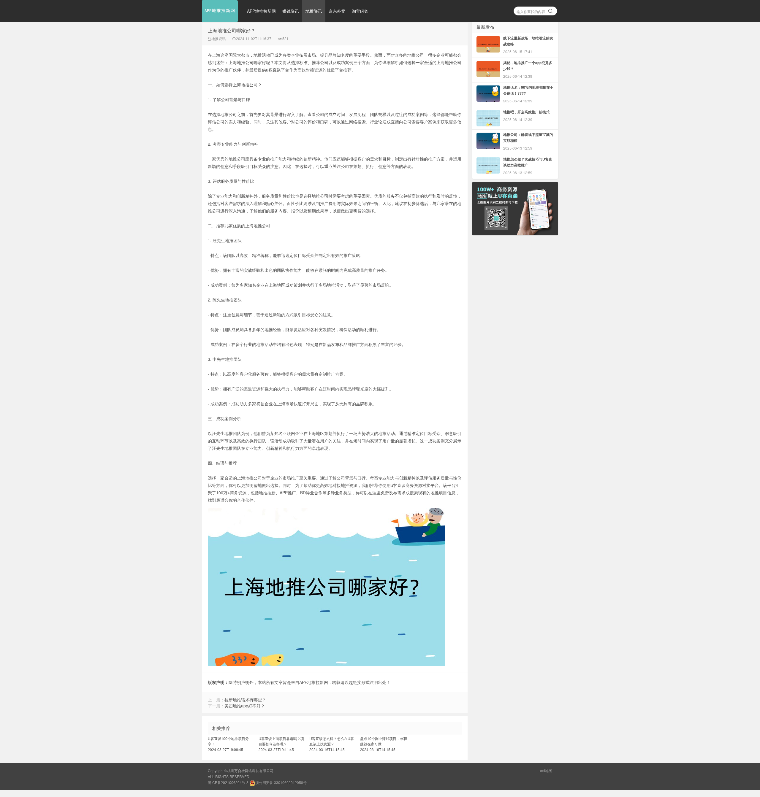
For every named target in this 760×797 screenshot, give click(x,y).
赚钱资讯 (290, 11)
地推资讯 (313, 11)
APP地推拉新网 (261, 11)
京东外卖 (337, 11)
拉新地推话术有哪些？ (245, 700)
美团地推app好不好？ (244, 706)
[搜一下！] (550, 10)
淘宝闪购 (360, 11)
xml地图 (545, 770)
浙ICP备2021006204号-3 (228, 782)
